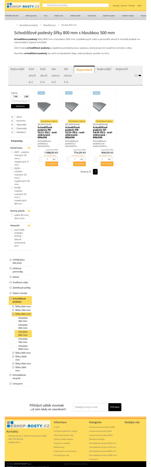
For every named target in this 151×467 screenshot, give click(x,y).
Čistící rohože (92, 16)
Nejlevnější (104, 69)
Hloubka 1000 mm (23, 348)
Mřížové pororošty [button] (18, 270)
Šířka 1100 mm (23, 363)
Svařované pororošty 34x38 (101, 427)
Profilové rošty (58, 16)
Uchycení (143, 16)
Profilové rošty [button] (20, 282)
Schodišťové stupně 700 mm (102, 447)
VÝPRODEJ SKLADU (12, 16)
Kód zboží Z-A (43, 75)
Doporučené (84, 69)
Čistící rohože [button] (20, 293)
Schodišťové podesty (109, 16)
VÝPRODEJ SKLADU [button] (18, 261)
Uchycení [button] (18, 383)
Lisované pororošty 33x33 (101, 435)
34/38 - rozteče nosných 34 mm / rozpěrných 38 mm (20, 195)
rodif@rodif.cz (14, 442)
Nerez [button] (16, 277)
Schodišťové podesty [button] (19, 300)
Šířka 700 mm (23, 310)
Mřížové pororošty (31, 16)
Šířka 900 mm (23, 353)
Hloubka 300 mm (23, 326)
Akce (19, 117)
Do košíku (52, 163)
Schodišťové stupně (128, 16)
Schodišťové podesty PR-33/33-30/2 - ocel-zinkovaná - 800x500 (75, 132)
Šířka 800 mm (49, 25)
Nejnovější (17, 69)
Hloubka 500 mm (69, 25)
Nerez (45, 16)
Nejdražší (122, 69)
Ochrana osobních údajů (65, 431)
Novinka (21, 120)
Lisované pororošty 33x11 (100, 431)
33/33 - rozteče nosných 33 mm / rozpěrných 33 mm (21, 176)
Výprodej (21, 124)
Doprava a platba (62, 443)
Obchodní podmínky (64, 435)
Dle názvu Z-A (68, 75)
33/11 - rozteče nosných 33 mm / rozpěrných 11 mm (21, 158)
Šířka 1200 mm (20, 369)
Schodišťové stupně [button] (19, 377)
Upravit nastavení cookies (75, 464)
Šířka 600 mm (23, 306)
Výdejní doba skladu (63, 439)
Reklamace (59, 447)
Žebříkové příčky (75, 16)
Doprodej (22, 128)
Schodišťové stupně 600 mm (102, 443)
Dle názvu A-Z (55, 75)
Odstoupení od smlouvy (65, 451)
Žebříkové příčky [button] (22, 287)
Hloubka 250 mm (23, 320)
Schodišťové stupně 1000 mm (103, 455)
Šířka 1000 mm (21, 358)
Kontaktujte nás (61, 455)
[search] (44, 5)
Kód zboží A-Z (32, 75)
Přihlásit (115, 407)
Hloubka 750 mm (23, 340)
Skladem (21, 132)
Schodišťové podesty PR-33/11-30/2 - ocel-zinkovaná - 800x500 (47, 132)
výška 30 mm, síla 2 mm (21, 217)
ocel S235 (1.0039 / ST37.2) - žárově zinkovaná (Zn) (19, 237)
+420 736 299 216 (15, 439)
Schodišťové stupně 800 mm (102, 451)
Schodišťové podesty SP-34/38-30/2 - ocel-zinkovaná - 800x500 (103, 132)
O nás (56, 427)
